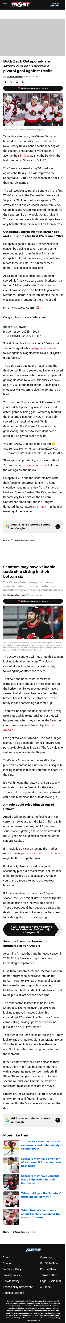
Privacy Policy (11, 1275)
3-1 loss (24, 155)
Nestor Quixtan (16, 595)
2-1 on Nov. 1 (40, 506)
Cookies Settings (13, 1292)
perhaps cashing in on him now (41, 853)
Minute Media (19, 1301)
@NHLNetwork (17, 326)
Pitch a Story (48, 1269)
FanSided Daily (12, 1269)
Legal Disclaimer (50, 1281)
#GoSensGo (10, 448)
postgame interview (43, 348)
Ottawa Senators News (24, 540)
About (6, 1257)
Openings (46, 1257)
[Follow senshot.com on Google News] (57, 526)
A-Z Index (46, 1287)
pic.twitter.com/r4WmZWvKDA (38, 448)
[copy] (23, 82)
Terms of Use (48, 1275)
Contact (8, 1263)
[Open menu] (5, 5)
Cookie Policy (11, 1281)
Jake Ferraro (14, 76)
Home (6, 540)
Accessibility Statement (18, 1287)
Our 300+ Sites (49, 1263)
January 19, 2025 (31, 336)
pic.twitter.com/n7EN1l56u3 (21, 331)
